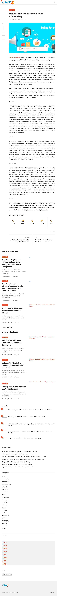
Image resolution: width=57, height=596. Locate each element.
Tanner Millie (27, 48)
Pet (2, 513)
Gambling (4, 497)
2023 (5, 548)
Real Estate (4, 515)
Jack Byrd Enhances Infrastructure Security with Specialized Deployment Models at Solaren (12, 287)
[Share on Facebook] (3, 34)
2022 (5, 551)
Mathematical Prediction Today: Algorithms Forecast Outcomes (12, 365)
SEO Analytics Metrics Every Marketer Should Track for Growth (26, 417)
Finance (4, 492)
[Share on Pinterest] (3, 41)
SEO (3, 518)
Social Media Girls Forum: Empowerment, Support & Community (12, 342)
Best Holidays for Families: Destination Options (44, 241)
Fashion (4, 487)
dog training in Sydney (7, 574)
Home (3, 505)
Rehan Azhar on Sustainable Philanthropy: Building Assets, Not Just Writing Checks (30, 432)
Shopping (4, 520)
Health (3, 502)
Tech (3, 526)
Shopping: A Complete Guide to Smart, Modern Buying (24, 438)
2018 (4, 564)
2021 (4, 554)
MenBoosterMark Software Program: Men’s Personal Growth (12, 310)
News (3, 510)
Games (4, 500)
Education (4, 481)
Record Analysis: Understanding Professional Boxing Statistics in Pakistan (30, 410)
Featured (4, 489)
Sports (3, 523)
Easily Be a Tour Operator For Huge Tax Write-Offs (19, 241)
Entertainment (5, 484)
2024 (5, 545)
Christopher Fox (7, 322)
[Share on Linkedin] (3, 45)
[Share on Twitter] (3, 37)
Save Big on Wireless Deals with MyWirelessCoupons (14, 388)
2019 (4, 561)
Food (3, 494)
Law (3, 507)
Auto (3, 476)
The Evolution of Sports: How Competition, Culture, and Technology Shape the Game (31, 425)
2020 (5, 558)
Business (12, 10)
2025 (5, 542)
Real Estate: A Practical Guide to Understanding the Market (17, 464)
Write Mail (52, 592)
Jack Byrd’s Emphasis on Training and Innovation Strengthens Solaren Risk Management (11, 263)
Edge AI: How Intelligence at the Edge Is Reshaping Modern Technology (20, 467)
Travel (3, 528)
